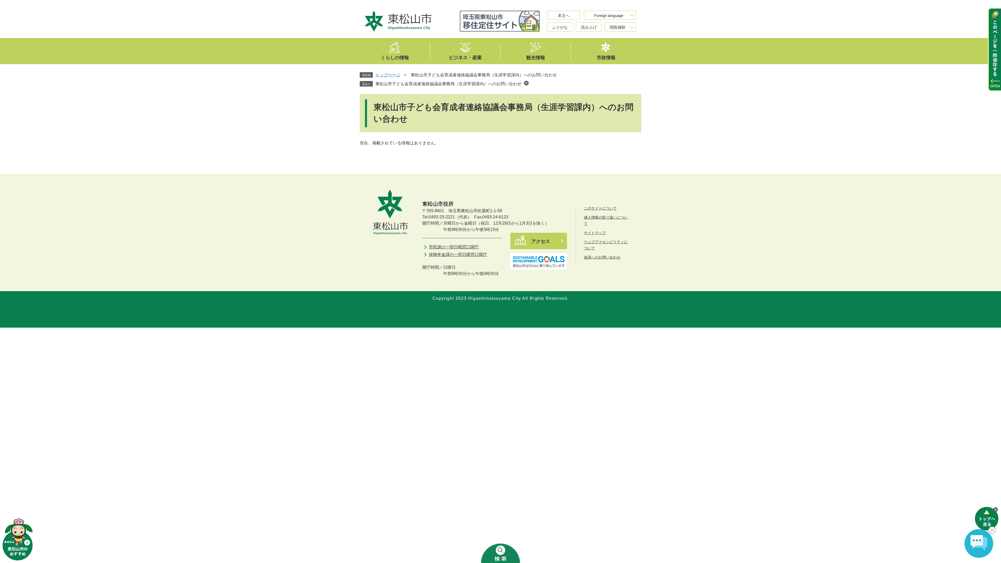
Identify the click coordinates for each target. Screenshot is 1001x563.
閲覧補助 (617, 27)
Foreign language (608, 15)
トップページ (387, 75)
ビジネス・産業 (465, 57)
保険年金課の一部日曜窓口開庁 (458, 254)
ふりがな (560, 27)
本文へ (564, 15)
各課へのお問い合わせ (602, 257)
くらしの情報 (395, 57)
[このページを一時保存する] (994, 49)
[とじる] (995, 509)
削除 (526, 83)
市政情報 (606, 57)
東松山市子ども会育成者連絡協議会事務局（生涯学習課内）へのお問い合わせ (448, 84)
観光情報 (535, 57)
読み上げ (589, 27)
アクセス (540, 241)
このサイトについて (600, 208)
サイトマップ (595, 233)
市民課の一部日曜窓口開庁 (454, 247)
